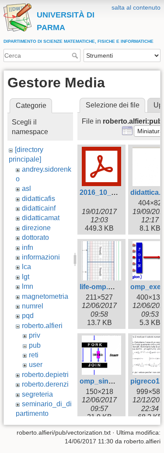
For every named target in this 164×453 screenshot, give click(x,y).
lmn (27, 286)
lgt (25, 276)
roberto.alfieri (42, 325)
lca (26, 266)
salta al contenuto (136, 7)
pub (35, 345)
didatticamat (40, 217)
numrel (32, 306)
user (35, 364)
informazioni (41, 257)
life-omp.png (100, 286)
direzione (36, 228)
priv (34, 335)
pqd (28, 315)
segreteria (37, 394)
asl (26, 188)
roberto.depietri (45, 374)
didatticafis (38, 198)
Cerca (76, 55)
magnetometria (45, 296)
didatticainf (39, 208)
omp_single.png (106, 381)
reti (33, 355)
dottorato (35, 237)
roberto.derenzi (45, 384)
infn (27, 247)
